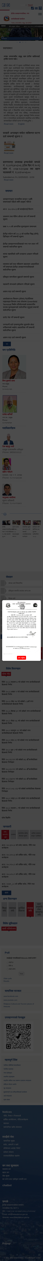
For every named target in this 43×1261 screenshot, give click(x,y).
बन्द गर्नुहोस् (21, 658)
